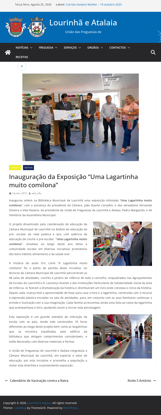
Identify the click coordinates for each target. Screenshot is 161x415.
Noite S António (139, 380)
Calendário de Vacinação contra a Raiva (39, 380)
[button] (30, 47)
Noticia (28, 167)
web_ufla (36, 193)
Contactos (117, 47)
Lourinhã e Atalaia (83, 22)
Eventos (15, 167)
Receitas (22, 57)
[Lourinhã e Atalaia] (8, 52)
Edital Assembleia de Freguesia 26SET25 (92, 4)
